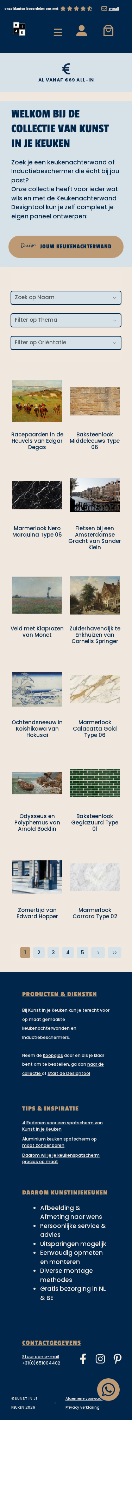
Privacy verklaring (82, 1407)
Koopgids (53, 1055)
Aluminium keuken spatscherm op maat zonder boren (59, 1142)
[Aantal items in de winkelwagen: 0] (108, 30)
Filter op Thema (36, 319)
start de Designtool (69, 1073)
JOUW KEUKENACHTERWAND (66, 245)
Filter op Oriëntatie (40, 342)
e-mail (114, 8)
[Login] (81, 30)
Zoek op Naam (35, 297)
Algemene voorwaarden (88, 1398)
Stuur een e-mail (40, 1357)
